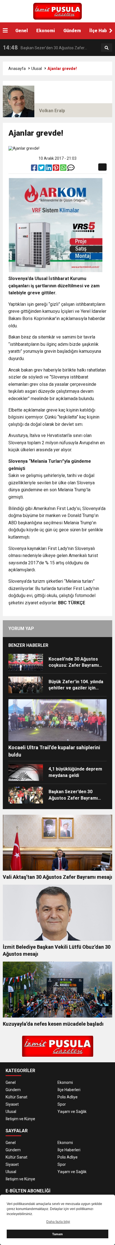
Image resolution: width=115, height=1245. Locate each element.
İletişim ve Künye (20, 1119)
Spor (62, 1104)
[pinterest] (56, 169)
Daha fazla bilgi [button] (58, 1222)
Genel (21, 30)
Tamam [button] (57, 1234)
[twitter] (41, 169)
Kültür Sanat (16, 1097)
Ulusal (36, 68)
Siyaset (12, 1104)
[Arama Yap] (107, 48)
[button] (111, 30)
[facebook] (34, 169)
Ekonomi (45, 30)
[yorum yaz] (71, 169)
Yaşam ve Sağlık (72, 1111)
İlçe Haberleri (69, 1089)
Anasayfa (17, 68)
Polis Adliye (68, 1097)
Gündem (72, 30)
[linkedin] (49, 169)
